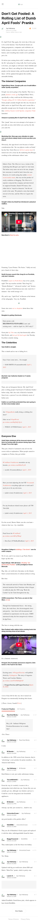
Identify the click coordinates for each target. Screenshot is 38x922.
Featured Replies (8, 709)
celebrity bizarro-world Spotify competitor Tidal (19, 111)
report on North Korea (16, 281)
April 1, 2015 (26, 427)
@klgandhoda (10, 412)
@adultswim (14, 462)
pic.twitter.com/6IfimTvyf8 (17, 465)
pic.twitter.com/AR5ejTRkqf (12, 536)
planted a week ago (12, 94)
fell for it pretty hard (26, 150)
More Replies (19, 911)
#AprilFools (15, 419)
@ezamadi (30, 482)
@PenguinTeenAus (19, 672)
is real (8, 600)
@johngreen (13, 675)
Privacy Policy (25, 919)
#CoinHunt (6, 462)
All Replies (21, 709)
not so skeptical (17, 308)
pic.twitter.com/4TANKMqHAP (13, 681)
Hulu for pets (14, 235)
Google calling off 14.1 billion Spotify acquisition (18, 100)
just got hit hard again (20, 335)
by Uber (11, 332)
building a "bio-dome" (23, 549)
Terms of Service (13, 919)
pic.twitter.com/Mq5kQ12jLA (12, 422)
